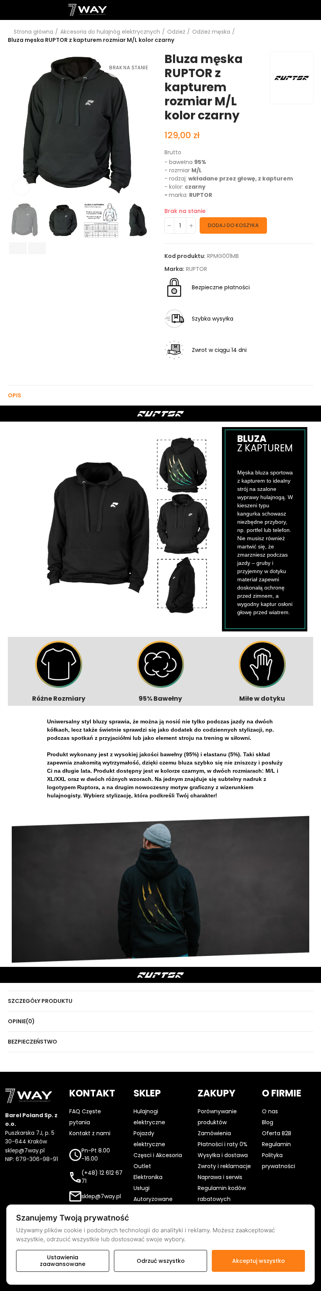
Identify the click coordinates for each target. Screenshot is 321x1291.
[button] (15, 126)
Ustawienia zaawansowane (62, 1260)
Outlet (142, 1166)
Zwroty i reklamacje (224, 1166)
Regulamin (276, 1144)
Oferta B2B (276, 1133)
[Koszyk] (289, 10)
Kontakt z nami (89, 1133)
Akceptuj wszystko (258, 1261)
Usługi (141, 1188)
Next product (307, 36)
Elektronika (147, 1177)
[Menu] (7, 10)
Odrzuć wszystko (161, 1261)
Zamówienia (214, 1133)
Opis (14, 395)
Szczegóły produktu (40, 1001)
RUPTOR (196, 269)
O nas (270, 1111)
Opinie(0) (21, 1021)
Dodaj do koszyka (233, 225)
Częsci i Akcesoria (157, 1155)
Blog (267, 1122)
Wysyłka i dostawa (223, 1155)
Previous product (288, 36)
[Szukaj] (160, 10)
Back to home (297, 36)
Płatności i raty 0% (222, 1144)
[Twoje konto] (224, 10)
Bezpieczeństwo (32, 1042)
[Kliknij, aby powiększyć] (21, 187)
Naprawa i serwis (220, 1177)
